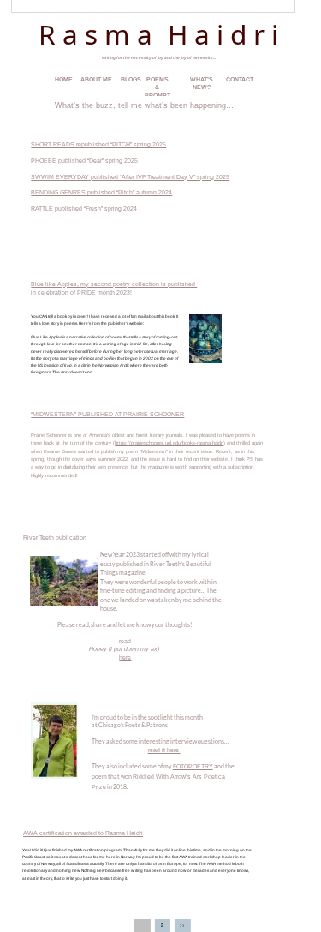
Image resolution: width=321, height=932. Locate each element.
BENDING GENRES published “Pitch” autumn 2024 (101, 192)
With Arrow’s (173, 777)
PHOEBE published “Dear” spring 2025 (84, 161)
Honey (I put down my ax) (125, 649)
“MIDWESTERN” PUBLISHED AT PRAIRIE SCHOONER (107, 414)
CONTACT (239, 79)
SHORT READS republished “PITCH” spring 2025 (98, 144)
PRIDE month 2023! (103, 293)
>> (182, 925)
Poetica (214, 777)
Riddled (143, 777)
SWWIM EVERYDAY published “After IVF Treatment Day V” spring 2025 (130, 177)
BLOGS (130, 79)
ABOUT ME (96, 79)
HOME (64, 79)
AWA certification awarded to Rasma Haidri (83, 833)
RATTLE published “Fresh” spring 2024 (84, 209)
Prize (99, 787)
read (125, 641)
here (125, 657)
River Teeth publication (54, 538)
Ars (197, 777)
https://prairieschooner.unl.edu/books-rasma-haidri (169, 442)
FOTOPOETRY (193, 766)
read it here (164, 750)
